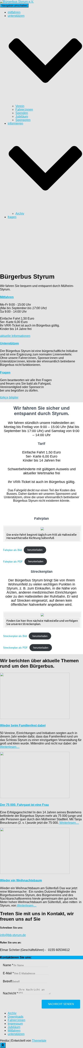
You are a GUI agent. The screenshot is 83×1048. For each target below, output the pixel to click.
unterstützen (16, 1034)
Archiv (19, 213)
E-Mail (8, 973)
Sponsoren (22, 120)
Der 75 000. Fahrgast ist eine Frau (24, 804)
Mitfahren (14, 1030)
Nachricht (10, 993)
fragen (12, 217)
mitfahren (14, 12)
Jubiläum (21, 116)
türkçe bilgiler (9, 397)
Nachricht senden (61, 1004)
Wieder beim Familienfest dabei (23, 725)
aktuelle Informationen (15, 335)
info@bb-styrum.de (13, 935)
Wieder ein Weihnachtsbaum (21, 880)
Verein (19, 106)
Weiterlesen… (9, 747)
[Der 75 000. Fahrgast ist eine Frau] (34, 797)
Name (8, 965)
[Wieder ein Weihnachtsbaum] (34, 873)
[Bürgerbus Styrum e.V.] (17, 1)
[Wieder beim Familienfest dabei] (34, 718)
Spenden (21, 113)
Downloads (15, 1016)
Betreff (7, 981)
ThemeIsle (39, 1040)
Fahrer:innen (24, 109)
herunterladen (34, 549)
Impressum (15, 1023)
